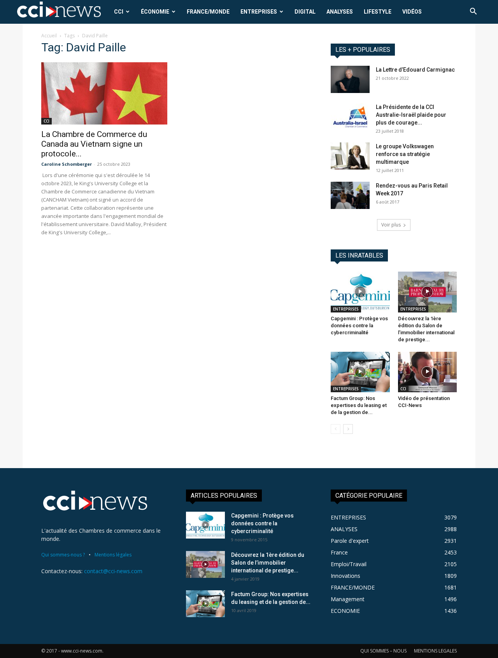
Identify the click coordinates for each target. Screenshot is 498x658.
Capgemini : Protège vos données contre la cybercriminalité (359, 325)
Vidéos (412, 12)
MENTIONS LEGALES (435, 650)
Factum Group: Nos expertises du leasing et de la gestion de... (359, 405)
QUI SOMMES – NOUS (383, 650)
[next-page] (348, 429)
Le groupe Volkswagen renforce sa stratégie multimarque (405, 154)
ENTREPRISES (258, 12)
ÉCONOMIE (155, 12)
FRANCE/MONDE (208, 12)
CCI (118, 12)
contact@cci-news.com (113, 571)
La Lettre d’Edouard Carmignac (415, 70)
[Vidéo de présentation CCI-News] (427, 372)
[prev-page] (335, 429)
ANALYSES (339, 12)
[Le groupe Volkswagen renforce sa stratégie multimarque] (350, 156)
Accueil (49, 35)
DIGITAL (305, 12)
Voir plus (391, 224)
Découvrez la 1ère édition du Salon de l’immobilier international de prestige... (267, 563)
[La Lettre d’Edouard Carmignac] (350, 79)
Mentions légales (113, 554)
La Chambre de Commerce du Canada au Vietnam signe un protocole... (94, 144)
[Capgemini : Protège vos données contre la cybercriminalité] (360, 292)
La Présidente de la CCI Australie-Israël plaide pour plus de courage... (411, 115)
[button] (473, 12)
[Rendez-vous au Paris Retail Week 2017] (350, 195)
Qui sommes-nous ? (63, 554)
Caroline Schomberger (66, 164)
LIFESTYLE (377, 12)
